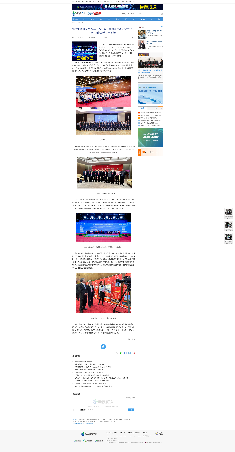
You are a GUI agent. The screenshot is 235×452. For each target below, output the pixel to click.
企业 (127, 1)
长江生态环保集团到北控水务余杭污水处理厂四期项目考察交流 (93, 367)
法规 (108, 1)
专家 (119, 1)
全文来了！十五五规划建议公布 (149, 123)
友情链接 (130, 433)
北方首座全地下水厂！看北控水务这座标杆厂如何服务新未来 (92, 375)
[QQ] (125, 352)
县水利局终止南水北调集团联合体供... (151, 112)
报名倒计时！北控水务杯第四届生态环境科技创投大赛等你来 (92, 380)
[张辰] (141, 41)
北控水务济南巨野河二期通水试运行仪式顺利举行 (89, 369)
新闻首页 (75, 19)
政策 (105, 1)
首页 (74, 22)
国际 (134, 19)
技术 (117, 19)
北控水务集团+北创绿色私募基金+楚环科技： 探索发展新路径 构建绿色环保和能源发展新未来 (101, 378)
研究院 (94, 1)
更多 (161, 26)
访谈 (151, 19)
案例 (130, 1)
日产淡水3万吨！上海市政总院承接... (151, 125)
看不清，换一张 (89, 410)
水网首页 (74, 1)
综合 (84, 19)
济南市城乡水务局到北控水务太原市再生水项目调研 (89, 364)
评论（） (106, 37)
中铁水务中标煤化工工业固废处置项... (151, 115)
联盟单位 (122, 433)
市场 (101, 19)
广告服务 (145, 433)
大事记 (115, 433)
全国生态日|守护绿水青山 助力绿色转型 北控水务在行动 (90, 383)
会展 (123, 1)
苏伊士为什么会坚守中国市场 (148, 118)
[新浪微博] (134, 352)
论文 (112, 1)
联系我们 (108, 433)
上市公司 (100, 1)
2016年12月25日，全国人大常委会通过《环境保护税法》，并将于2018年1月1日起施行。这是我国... (150, 77)
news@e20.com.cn (152, 152)
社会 (126, 19)
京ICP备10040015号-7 (138, 442)
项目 (109, 19)
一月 (155, 108)
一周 (160, 108)
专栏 (83, 1)
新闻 (79, 1)
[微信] (121, 352)
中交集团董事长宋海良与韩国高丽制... (151, 120)
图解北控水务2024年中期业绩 (83, 361)
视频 (90, 1)
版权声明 (137, 433)
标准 (116, 1)
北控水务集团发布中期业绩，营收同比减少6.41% (89, 372)
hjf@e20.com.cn (115, 440)
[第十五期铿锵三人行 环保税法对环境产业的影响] (150, 57)
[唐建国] (141, 30)
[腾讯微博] (129, 352)
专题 (87, 1)
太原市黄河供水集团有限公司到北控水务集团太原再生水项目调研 (93, 386)
